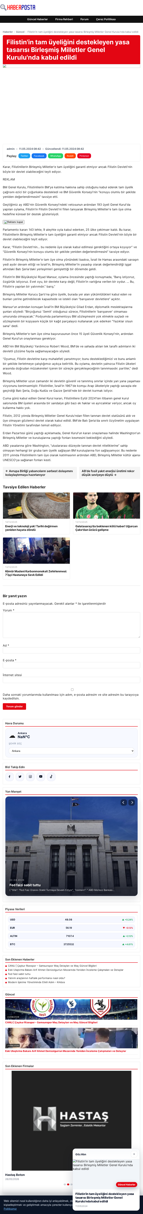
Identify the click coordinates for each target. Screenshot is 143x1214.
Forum (84, 19)
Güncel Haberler (37, 19)
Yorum (8, 610)
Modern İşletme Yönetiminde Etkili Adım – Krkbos (36, 982)
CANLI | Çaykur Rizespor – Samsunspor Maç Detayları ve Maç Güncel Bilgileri (52, 965)
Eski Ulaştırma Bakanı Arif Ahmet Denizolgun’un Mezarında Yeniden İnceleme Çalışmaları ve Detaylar (65, 969)
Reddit (70, 155)
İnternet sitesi (12, 675)
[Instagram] (30, 777)
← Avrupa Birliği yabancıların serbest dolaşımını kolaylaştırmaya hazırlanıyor (39, 473)
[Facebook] (9, 777)
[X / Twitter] (20, 777)
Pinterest (84, 155)
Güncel (20, 31)
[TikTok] (51, 777)
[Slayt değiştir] (65, 1184)
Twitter (24, 155)
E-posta (9, 660)
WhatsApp (55, 155)
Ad (6, 645)
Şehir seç (15, 743)
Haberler (8, 31)
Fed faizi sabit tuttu (19, 973)
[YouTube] (40, 777)
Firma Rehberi (64, 19)
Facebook (39, 155)
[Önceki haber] (124, 802)
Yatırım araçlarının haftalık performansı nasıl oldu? (36, 978)
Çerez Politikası (106, 19)
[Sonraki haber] (131, 802)
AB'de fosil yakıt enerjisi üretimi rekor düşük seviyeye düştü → (108, 473)
